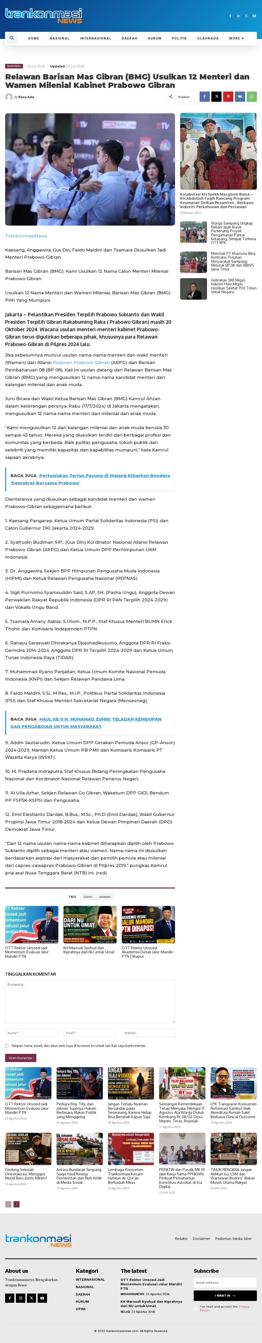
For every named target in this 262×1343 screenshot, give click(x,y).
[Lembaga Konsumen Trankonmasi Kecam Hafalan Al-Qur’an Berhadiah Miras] (131, 1149)
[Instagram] (20, 1298)
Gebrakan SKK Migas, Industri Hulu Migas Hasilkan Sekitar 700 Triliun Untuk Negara (234, 286)
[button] (12, 38)
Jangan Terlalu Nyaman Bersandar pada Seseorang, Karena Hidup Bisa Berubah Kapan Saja (129, 1110)
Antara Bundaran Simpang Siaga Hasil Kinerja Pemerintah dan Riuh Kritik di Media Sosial (79, 1176)
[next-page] (16, 1204)
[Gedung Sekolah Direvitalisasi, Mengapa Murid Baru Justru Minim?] (28, 1149)
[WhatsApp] (252, 97)
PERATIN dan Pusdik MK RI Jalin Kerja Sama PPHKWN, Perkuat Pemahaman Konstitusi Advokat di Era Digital (182, 1178)
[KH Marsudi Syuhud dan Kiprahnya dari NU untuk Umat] (90, 924)
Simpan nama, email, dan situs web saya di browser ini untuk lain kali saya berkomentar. (79, 1046)
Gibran (87, 896)
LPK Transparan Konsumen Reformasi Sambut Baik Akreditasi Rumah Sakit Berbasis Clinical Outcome (234, 1110)
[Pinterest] (228, 97)
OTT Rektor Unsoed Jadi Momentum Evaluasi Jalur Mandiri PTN (27, 952)
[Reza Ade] (9, 97)
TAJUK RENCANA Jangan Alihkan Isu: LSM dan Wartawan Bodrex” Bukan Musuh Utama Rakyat (233, 1176)
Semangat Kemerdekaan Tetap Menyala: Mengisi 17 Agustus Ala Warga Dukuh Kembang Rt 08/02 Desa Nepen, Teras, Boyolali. (182, 1112)
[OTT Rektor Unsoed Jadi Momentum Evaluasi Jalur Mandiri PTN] (31, 924)
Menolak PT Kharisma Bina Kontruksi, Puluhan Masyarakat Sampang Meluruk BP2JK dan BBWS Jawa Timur (233, 261)
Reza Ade (26, 97)
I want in (222, 1295)
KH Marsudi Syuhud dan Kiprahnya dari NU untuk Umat (89, 950)
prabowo (105, 896)
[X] (246, 16)
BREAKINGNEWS (132, 1294)
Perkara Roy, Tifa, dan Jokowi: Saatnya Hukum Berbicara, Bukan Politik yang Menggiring (76, 1110)
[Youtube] (254, 16)
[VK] (240, 97)
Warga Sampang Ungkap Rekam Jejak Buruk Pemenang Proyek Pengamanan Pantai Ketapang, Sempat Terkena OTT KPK (233, 233)
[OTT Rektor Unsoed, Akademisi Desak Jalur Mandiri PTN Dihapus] (148, 924)
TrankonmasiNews (26, 235)
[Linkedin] (238, 16)
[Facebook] (230, 16)
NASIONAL (14, 66)
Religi (125, 1312)
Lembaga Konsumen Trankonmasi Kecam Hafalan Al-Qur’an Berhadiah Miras (125, 1176)
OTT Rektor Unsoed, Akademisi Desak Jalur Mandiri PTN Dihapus (147, 952)
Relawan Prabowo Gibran (81, 362)
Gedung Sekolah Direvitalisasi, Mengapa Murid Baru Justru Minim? (26, 1173)
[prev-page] (8, 1204)
